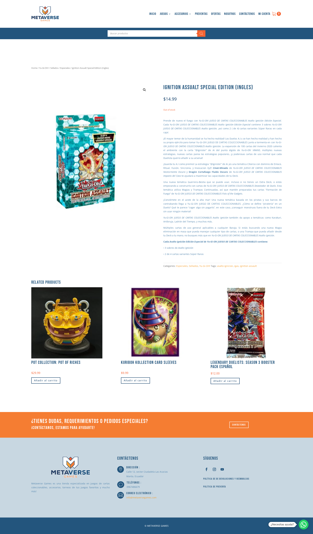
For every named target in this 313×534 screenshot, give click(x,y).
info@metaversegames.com (141, 497)
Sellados (54, 67)
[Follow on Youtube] (222, 469)
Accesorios (181, 14)
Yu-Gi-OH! (44, 67)
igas (236, 265)
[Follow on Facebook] (206, 469)
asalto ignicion (225, 265)
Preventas (201, 14)
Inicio (152, 14)
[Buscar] (201, 33)
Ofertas (216, 14)
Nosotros (230, 14)
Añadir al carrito (46, 380)
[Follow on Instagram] (214, 469)
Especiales (65, 67)
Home (34, 67)
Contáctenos (247, 14)
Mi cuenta (264, 14)
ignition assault (248, 265)
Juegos (164, 14)
